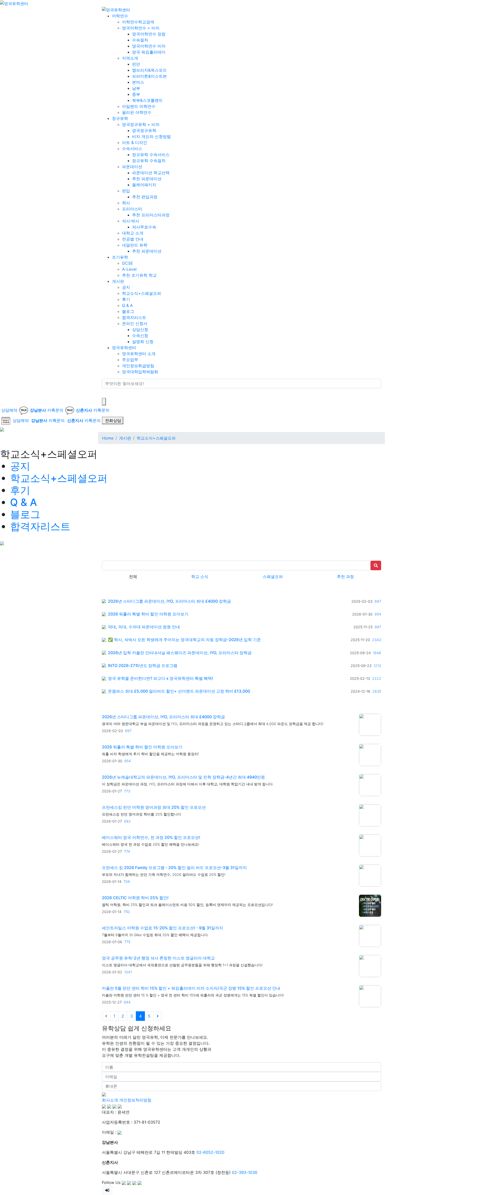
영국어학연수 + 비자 (140, 27)
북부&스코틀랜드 (147, 100)
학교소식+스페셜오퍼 (141, 293)
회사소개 (110, 1100)
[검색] (105, 393)
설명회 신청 (142, 341)
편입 (126, 190)
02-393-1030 (244, 1172)
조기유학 (120, 257)
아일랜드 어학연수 (138, 106)
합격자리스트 (134, 317)
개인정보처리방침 (135, 1100)
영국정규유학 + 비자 (140, 124)
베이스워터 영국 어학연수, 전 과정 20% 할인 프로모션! (151, 837)
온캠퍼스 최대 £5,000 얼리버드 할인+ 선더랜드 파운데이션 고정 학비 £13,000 (179, 691)
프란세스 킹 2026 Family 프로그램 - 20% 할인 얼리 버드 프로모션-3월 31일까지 (174, 867)
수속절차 (140, 39)
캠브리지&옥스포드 (149, 70)
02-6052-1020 (210, 1152)
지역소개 (130, 58)
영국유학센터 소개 (138, 353)
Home (107, 438)
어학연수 (120, 15)
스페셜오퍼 (273, 576)
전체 (133, 576)
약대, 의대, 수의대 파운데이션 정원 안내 (144, 627)
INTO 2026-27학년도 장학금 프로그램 (142, 665)
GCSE (127, 263)
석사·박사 (130, 220)
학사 (126, 202)
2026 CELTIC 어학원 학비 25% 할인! (135, 897)
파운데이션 (132, 166)
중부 (136, 94)
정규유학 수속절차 (149, 160)
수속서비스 (132, 148)
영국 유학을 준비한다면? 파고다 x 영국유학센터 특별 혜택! (160, 678)
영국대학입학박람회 (140, 371)
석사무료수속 (144, 226)
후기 (126, 299)
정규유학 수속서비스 (151, 154)
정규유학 (120, 118)
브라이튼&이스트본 (149, 76)
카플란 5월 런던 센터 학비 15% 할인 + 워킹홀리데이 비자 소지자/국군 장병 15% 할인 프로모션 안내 (191, 988)
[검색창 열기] (104, 401)
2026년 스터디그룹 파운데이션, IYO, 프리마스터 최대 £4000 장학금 (169, 601)
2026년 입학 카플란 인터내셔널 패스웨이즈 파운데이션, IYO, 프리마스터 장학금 (180, 652)
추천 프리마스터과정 (151, 214)
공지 (126, 287)
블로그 (128, 311)
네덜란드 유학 (134, 245)
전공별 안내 (132, 239)
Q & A (127, 305)
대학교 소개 (132, 232)
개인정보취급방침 (138, 365)
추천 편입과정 (144, 196)
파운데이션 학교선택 (151, 172)
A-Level (129, 269)
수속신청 (140, 335)
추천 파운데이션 (147, 178)
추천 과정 (345, 576)
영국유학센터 (124, 347)
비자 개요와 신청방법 (151, 136)
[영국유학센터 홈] (14, 3)
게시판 (118, 281)
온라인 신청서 (134, 323)
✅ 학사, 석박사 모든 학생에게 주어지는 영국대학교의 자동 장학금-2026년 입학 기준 (184, 639)
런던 (136, 64)
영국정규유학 (144, 130)
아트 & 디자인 (134, 142)
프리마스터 (132, 208)
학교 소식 (199, 576)
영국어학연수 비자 (149, 46)
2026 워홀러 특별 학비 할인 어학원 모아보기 (148, 614)
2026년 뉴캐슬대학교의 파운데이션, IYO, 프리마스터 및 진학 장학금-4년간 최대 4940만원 (183, 777)
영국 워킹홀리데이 (149, 52)
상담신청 (140, 329)
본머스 (138, 82)
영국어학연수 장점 (149, 33)
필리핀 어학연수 (136, 112)
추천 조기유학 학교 (139, 275)
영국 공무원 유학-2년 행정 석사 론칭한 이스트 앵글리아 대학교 (158, 958)
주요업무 (130, 359)
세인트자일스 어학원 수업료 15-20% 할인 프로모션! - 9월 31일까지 (162, 927)
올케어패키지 (144, 184)
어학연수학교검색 (138, 21)
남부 (136, 88)
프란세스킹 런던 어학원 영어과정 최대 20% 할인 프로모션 (154, 807)
